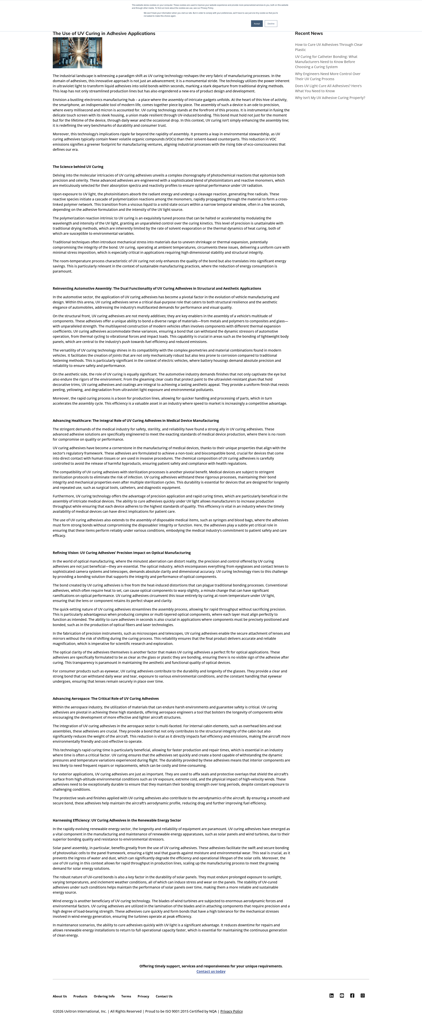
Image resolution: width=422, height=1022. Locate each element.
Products (80, 996)
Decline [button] (271, 23)
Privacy (143, 996)
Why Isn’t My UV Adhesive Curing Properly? (330, 97)
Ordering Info (104, 996)
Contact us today (211, 971)
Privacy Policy (231, 1011)
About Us (60, 996)
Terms (126, 996)
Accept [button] (257, 23)
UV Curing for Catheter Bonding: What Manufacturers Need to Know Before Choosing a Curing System (326, 61)
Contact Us (164, 996)
